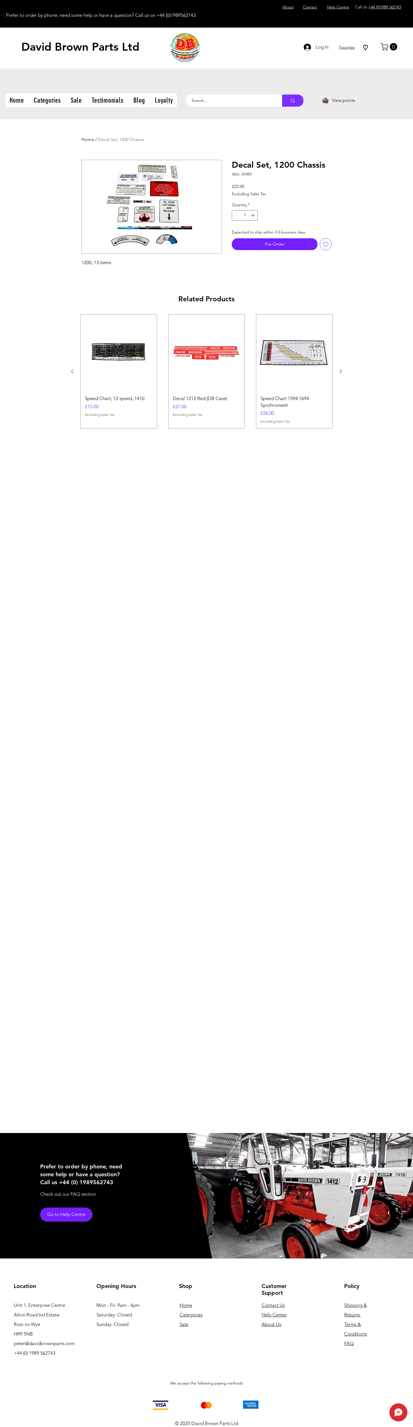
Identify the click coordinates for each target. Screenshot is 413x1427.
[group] (206, 371)
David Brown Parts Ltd (80, 46)
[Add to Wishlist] (326, 244)
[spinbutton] (245, 215)
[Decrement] (236, 215)
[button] (390, 47)
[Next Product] (340, 371)
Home (87, 139)
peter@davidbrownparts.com (44, 1343)
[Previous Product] (72, 371)
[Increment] (253, 215)
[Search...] (292, 101)
